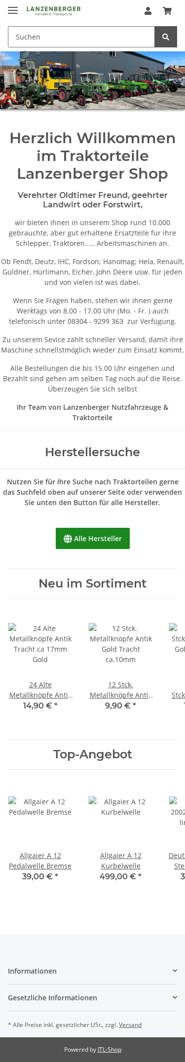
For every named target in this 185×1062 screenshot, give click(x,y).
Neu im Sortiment (92, 583)
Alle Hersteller (93, 538)
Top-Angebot (92, 754)
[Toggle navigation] (13, 6)
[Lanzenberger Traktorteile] (53, 11)
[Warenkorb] (167, 11)
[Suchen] (165, 36)
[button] (148, 11)
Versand (130, 1025)
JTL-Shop (109, 1049)
